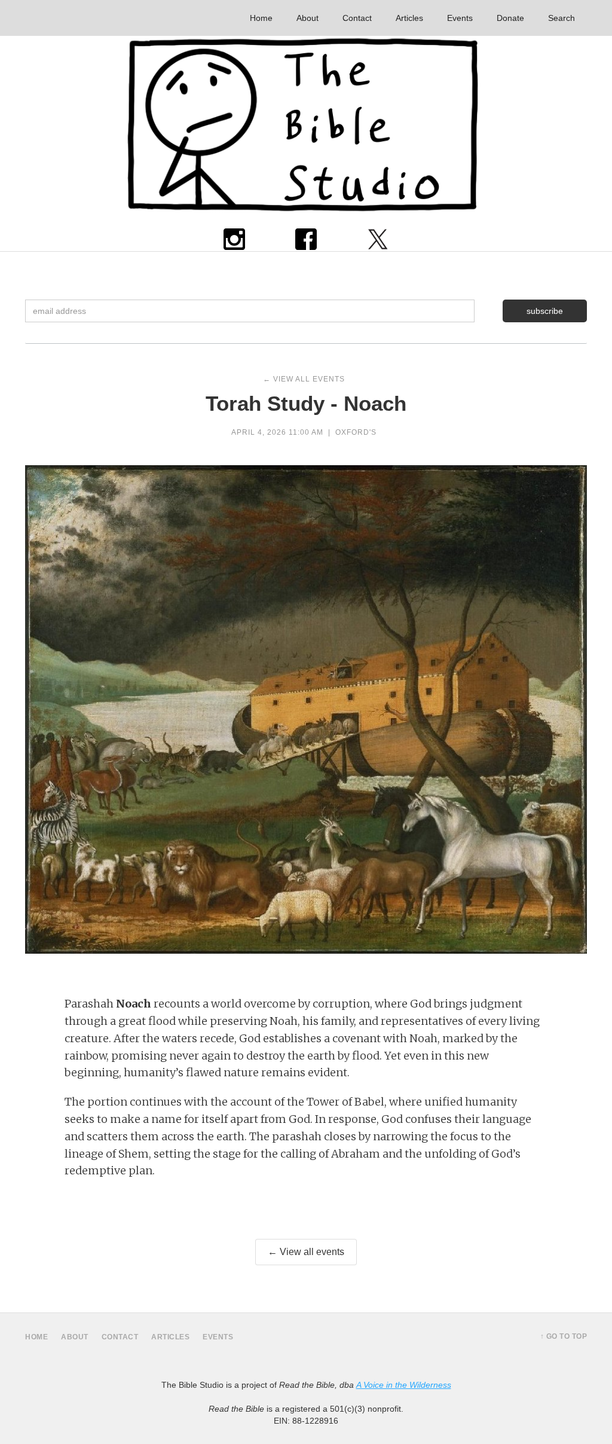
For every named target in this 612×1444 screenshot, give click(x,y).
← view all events (304, 379)
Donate (510, 18)
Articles (409, 18)
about (74, 1337)
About (307, 18)
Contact (357, 18)
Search (561, 18)
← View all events (306, 1252)
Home (261, 18)
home (36, 1337)
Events (460, 18)
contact (120, 1337)
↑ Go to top (563, 1336)
